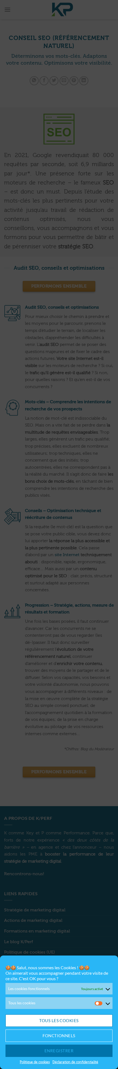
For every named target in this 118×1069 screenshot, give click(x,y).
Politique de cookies (35, 1062)
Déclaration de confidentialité (75, 1062)
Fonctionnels (59, 1035)
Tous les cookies (58, 1020)
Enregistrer (59, 1050)
